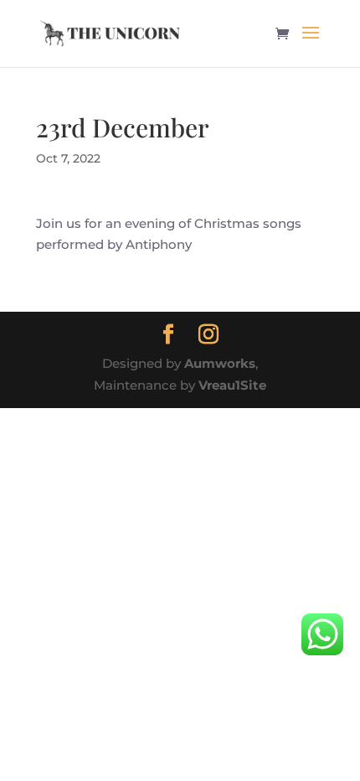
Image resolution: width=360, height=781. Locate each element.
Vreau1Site (232, 385)
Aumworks (219, 363)
